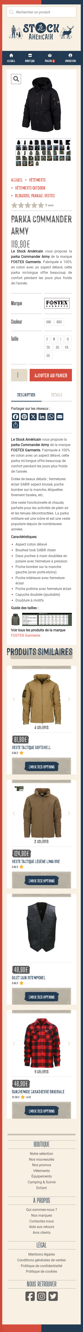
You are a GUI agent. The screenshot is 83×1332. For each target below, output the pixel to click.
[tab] (26, 395)
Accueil (17, 179)
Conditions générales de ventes (41, 1260)
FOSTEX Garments (25, 635)
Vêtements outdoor (30, 187)
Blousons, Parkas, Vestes (35, 195)
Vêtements (37, 179)
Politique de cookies (41, 1271)
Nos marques (41, 1215)
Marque (16, 303)
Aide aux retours (41, 1227)
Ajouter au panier (50, 375)
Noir (59, 322)
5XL (48, 355)
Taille (14, 339)
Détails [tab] (56, 394)
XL (68, 339)
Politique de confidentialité (41, 1266)
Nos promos (41, 1165)
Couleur (16, 322)
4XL (67, 347)
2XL (48, 347)
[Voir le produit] (41, 722)
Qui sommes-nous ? (41, 1210)
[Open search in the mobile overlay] (41, 12)
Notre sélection (41, 1154)
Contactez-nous (41, 1221)
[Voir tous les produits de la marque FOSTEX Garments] (56, 303)
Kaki (48, 322)
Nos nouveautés (41, 1159)
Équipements (41, 1176)
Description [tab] (26, 394)
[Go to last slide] (14, 699)
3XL (58, 347)
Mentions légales (41, 1254)
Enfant (41, 1188)
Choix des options (42, 766)
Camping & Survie (42, 1182)
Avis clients (41, 1232)
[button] (16, 79)
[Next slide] (68, 699)
